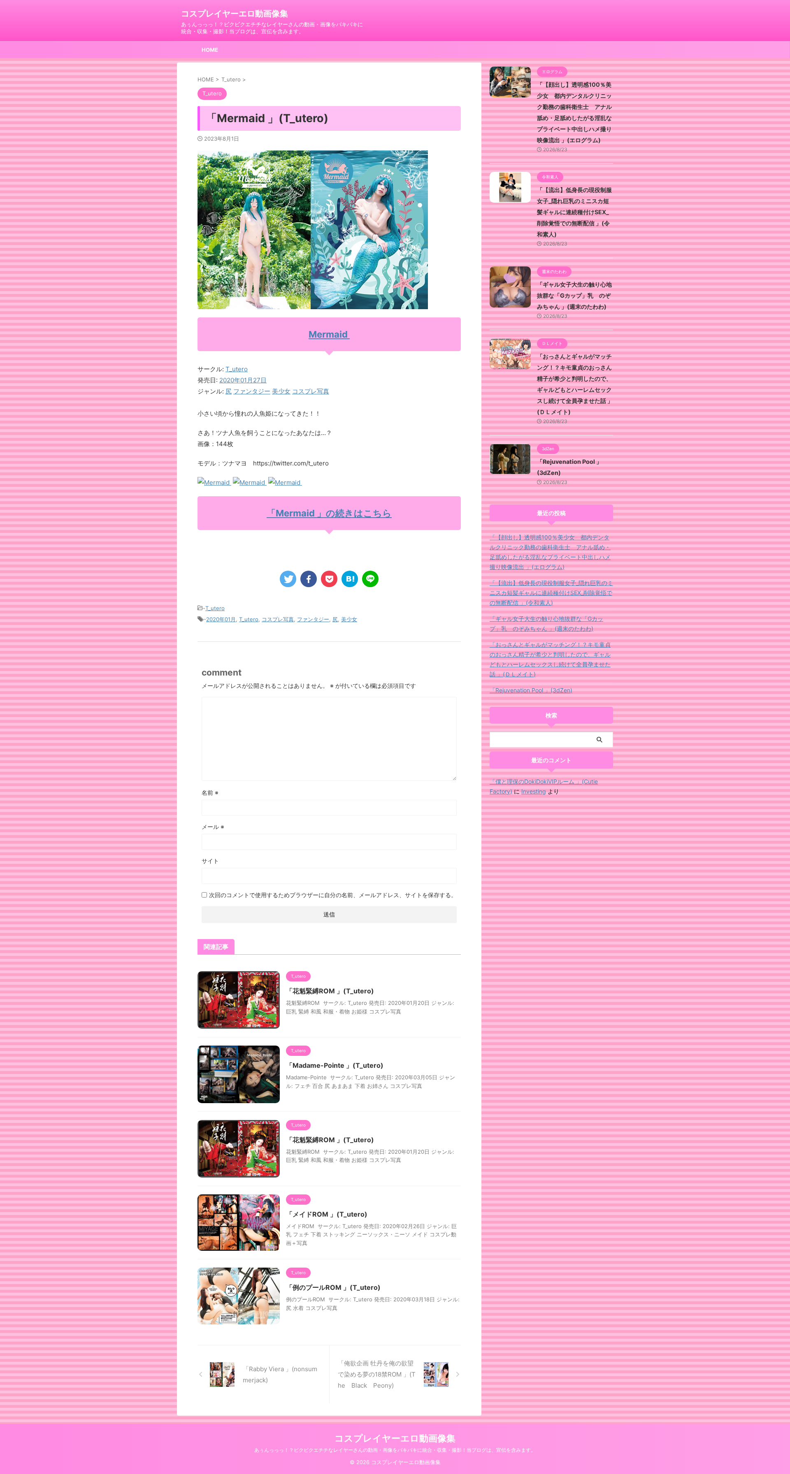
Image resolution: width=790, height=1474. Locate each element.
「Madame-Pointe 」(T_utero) (334, 1065)
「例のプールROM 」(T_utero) (333, 1287)
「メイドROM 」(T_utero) (326, 1214)
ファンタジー (251, 391)
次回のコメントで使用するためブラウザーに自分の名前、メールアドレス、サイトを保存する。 (333, 894)
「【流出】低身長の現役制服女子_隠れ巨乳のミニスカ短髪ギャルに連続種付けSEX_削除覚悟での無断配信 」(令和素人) (574, 212)
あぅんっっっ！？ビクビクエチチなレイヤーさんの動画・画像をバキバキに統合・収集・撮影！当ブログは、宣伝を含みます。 (395, 1450)
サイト (210, 860)
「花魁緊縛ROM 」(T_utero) (330, 991)
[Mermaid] (214, 482)
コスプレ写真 (310, 391)
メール (213, 826)
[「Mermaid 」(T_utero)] (350, 579)
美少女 (281, 391)
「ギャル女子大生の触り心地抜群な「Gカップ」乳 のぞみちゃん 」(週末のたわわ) (574, 295)
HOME (210, 49)
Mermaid (329, 334)
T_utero (236, 369)
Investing (533, 791)
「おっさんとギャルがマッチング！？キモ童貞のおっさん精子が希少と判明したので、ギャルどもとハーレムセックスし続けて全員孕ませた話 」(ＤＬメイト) (550, 659)
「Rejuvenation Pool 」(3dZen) (531, 690)
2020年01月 (221, 619)
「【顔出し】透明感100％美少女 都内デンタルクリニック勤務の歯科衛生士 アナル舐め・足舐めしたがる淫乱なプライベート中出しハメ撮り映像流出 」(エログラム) (550, 552)
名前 (210, 792)
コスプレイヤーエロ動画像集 (234, 14)
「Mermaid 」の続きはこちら (329, 513)
